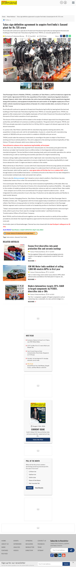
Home (3, 16)
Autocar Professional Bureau (38, 251)
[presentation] (5, 60)
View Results (39, 487)
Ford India (23, 237)
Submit (29, 487)
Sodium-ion (32, 474)
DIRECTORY (29, 550)
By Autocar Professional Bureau (15, 36)
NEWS (3, 547)
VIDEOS (16, 550)
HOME (3, 541)
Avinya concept (19, 178)
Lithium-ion (32, 471)
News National (11, 16)
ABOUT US (5, 544)
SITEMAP (40, 550)
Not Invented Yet (34, 483)
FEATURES (4, 550)
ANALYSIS (17, 547)
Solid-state (32, 477)
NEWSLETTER (30, 547)
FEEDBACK (41, 544)
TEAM (39, 547)
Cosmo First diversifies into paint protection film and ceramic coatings (44, 247)
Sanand (17, 237)
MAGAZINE (29, 544)
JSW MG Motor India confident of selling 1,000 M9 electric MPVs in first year (45, 268)
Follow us (8, 20)
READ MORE (32, 261)
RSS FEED (4, 554)
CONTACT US (42, 541)
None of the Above (35, 480)
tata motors (10, 237)
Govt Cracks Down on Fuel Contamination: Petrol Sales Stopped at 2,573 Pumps (38, 353)
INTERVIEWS (17, 544)
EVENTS (16, 541)
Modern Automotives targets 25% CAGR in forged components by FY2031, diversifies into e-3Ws (46, 289)
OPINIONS (29, 541)
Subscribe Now (38, 439)
